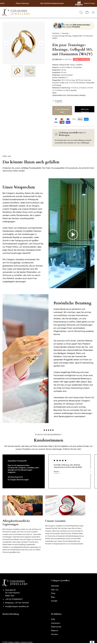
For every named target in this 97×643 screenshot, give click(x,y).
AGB (53, 619)
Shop (53, 593)
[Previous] (6, 43)
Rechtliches (56, 614)
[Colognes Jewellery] (16, 12)
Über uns (54, 589)
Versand (54, 634)
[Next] (40, 43)
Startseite (55, 33)
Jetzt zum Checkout (85, 110)
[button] (81, 12)
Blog (53, 597)
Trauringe (65, 33)
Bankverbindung (11, 614)
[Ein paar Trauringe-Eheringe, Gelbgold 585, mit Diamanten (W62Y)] (17, 71)
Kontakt (54, 601)
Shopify (30, 642)
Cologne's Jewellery (60, 580)
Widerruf (54, 630)
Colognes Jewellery (14, 642)
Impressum (55, 623)
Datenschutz (56, 627)
